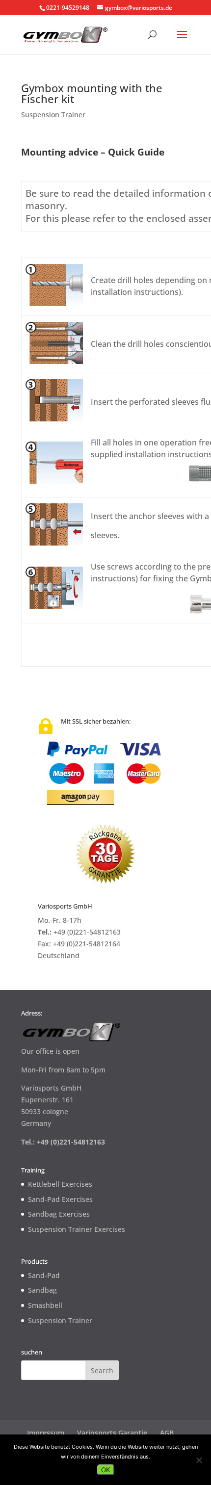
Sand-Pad (44, 1275)
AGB (167, 1432)
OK (105, 1470)
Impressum (45, 1432)
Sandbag (42, 1290)
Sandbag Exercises (59, 1214)
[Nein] (199, 1460)
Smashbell (45, 1305)
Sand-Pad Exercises (60, 1199)
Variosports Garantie (112, 1432)
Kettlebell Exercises (60, 1184)
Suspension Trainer (53, 114)
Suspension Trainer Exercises (76, 1229)
